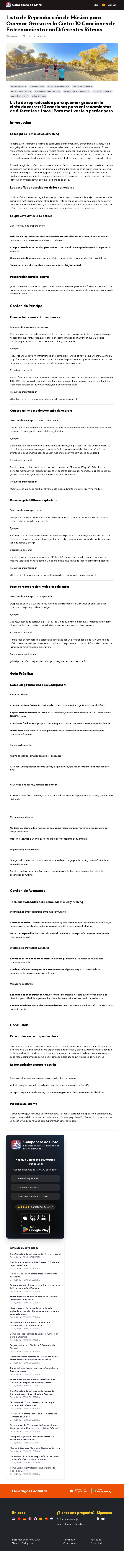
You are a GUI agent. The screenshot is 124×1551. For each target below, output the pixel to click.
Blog (96, 4)
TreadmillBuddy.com (22, 1543)
